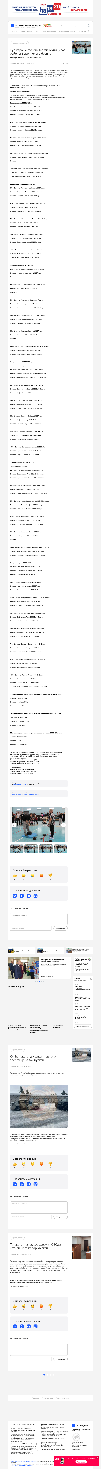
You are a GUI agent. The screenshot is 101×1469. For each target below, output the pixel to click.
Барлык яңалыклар (82, 1026)
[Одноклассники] (22, 896)
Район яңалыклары (29, 31)
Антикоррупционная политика (21, 1460)
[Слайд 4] (41, 981)
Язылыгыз (81, 1462)
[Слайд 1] (35, 981)
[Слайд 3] (39, 981)
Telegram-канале (20, 784)
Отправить (60, 928)
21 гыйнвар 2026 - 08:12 (17, 1066)
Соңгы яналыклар (48, 31)
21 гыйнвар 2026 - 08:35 (17, 63)
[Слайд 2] (37, 981)
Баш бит (14, 31)
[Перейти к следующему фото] (63, 825)
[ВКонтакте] (15, 896)
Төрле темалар (62, 1398)
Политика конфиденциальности (22, 1465)
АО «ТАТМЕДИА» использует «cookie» (24, 1461)
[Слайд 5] (43, 981)
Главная (35, 1398)
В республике (17, 1050)
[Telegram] (29, 896)
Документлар (47, 1398)
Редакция (82, 31)
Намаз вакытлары (67, 31)
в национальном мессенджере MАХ (26, 794)
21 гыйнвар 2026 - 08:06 (17, 1254)
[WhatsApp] (35, 896)
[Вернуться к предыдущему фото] (14, 825)
